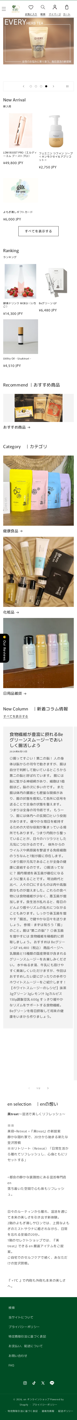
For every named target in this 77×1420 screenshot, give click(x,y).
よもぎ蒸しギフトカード (18, 212)
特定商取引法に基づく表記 (27, 1336)
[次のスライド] (53, 86)
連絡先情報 (48, 1411)
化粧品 (9, 612)
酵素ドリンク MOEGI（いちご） (19, 304)
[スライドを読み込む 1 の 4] (30, 86)
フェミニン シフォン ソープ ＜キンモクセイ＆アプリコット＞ (56, 157)
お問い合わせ (18, 1355)
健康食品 (10, 530)
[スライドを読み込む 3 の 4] (41, 86)
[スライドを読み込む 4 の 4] (46, 86)
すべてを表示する (38, 231)
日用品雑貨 (12, 693)
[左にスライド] (29, 1088)
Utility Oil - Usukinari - (17, 358)
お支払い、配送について (26, 1346)
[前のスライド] (23, 86)
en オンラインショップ (37, 1399)
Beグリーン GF (48, 303)
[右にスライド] (48, 1088)
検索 (12, 1307)
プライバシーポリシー (24, 1327)
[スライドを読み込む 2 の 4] (35, 86)
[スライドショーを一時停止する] (69, 86)
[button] (43, 8)
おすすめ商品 (14, 427)
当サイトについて (21, 1317)
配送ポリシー (65, 1411)
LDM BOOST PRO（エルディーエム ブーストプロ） (20, 154)
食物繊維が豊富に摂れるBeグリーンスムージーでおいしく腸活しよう (36, 739)
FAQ (11, 1365)
